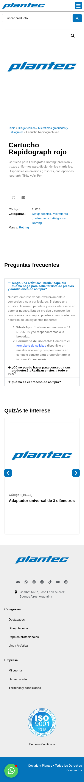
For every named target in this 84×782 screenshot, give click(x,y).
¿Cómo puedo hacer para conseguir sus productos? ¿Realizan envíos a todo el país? (39, 370)
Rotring (37, 223)
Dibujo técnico (27, 128)
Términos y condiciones (25, 687)
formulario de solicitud (31, 345)
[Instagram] (34, 581)
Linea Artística (18, 645)
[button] (78, 5)
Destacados (17, 619)
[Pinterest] (65, 581)
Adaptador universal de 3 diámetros (42, 501)
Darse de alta (18, 679)
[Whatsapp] (26, 581)
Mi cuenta (15, 670)
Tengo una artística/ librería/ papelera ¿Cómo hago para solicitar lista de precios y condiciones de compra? (41, 286)
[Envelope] (18, 581)
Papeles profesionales (24, 637)
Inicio (12, 128)
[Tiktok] (50, 581)
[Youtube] (57, 581)
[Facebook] (42, 581)
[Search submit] (77, 18)
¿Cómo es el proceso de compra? (36, 382)
